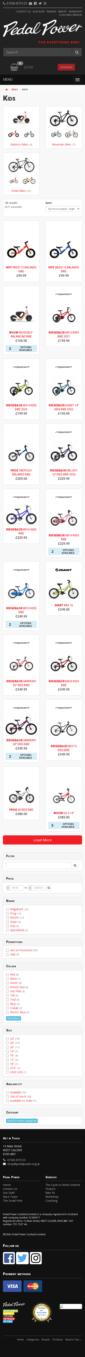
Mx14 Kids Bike (64, 537)
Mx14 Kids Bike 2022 (21, 407)
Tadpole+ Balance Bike (21, 473)
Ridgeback (19, 909)
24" (15, 1038)
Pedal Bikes (19, 191)
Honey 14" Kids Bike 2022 (64, 407)
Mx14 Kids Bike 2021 (64, 335)
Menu (8, 79)
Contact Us (23, 11)
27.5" (15, 1068)
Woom (17, 917)
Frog (15, 913)
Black (15, 978)
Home (7, 1185)
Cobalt (16, 1008)
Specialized (19, 930)
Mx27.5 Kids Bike (64, 748)
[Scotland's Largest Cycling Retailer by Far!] (14, 1316)
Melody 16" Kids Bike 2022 (63, 473)
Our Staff (8, 1193)
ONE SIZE (18, 1072)
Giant (15, 922)
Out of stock (20, 1096)
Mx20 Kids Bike (64, 683)
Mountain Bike (61, 144)
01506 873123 (17, 3)
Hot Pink (17, 991)
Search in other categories (22, 1120)
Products (58, 1339)
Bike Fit (62, 11)
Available (18, 1092)
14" (14, 1051)
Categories (32, 1339)
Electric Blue (19, 1012)
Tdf (14, 995)
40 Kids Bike (21, 810)
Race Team (10, 1197)
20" (15, 1043)
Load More (42, 840)
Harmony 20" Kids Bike (21, 683)
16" (14, 1055)
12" (14, 1059)
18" (14, 1064)
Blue (15, 1004)
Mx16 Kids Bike (21, 532)
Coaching (51, 1200)
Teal (14, 999)
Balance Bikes (19, 144)
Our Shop (39, 11)
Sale (14, 954)
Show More (13, 1018)
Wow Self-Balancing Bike (21, 335)
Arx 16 (64, 605)
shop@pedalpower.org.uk (23, 1164)
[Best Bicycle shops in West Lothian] (42, 1314)
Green (16, 983)
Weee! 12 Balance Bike (21, 269)
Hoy (14, 926)
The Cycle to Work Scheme (62, 1185)
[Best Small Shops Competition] (71, 1306)
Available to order (23, 1100)
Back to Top (72, 1339)
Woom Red (19, 987)
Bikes (15, 89)
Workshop (75, 11)
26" (15, 1047)
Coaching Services (70, 15)
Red (14, 974)
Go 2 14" (64, 813)
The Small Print (12, 1200)
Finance (51, 11)
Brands (46, 1339)
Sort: (48, 203)
